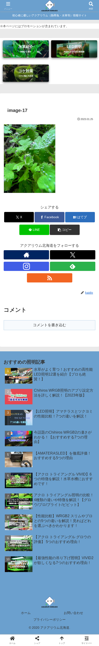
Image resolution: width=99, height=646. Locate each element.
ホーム (26, 613)
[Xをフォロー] (72, 254)
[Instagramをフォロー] (26, 266)
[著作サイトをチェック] (26, 254)
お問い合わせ (73, 613)
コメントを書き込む (49, 325)
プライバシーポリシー (49, 619)
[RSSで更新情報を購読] (49, 277)
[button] (64, 230)
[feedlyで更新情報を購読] (72, 266)
